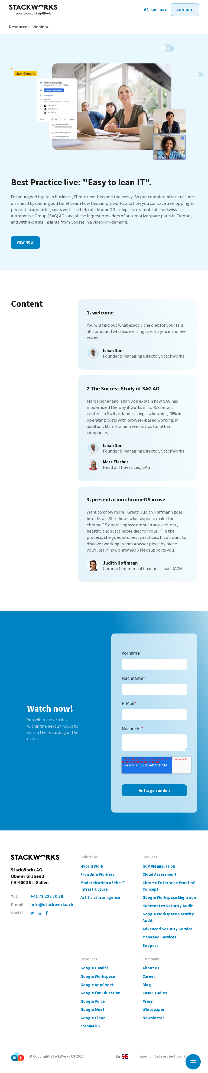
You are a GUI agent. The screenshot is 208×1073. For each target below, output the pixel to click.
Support (150, 945)
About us (150, 967)
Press (147, 1001)
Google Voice (92, 1001)
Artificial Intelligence (100, 897)
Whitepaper (153, 1009)
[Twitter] (32, 913)
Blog (146, 984)
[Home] (33, 10)
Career (148, 976)
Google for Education (100, 992)
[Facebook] (46, 913)
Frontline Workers (97, 874)
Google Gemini (94, 967)
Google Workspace (97, 976)
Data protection (167, 1056)
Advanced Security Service (167, 928)
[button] (193, 1061)
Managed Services (159, 937)
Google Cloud (93, 1017)
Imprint (145, 1056)
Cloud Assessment (159, 874)
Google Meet (92, 1009)
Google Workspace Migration (169, 897)
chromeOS (90, 1026)
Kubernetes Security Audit (167, 905)
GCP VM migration (158, 866)
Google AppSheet (97, 984)
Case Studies (154, 992)
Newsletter (153, 1017)
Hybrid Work (91, 866)
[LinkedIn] (39, 913)
